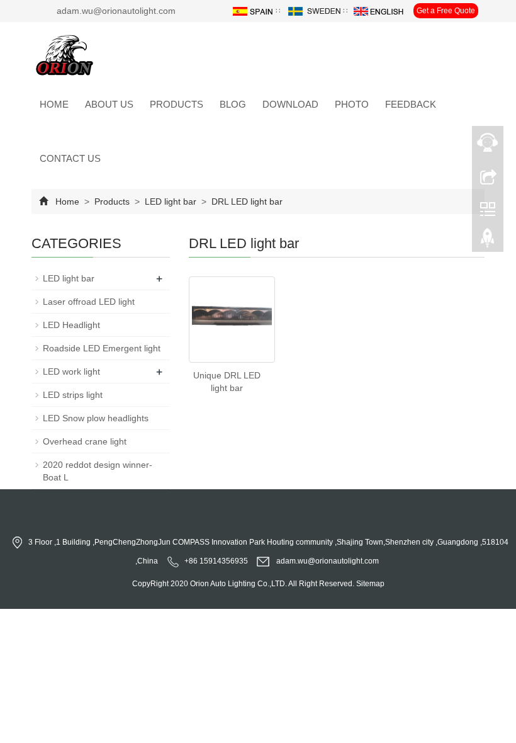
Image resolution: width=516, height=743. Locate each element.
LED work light (71, 371)
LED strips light (73, 395)
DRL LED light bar (246, 201)
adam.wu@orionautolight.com (327, 561)
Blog (233, 104)
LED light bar (170, 201)
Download (290, 104)
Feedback (410, 104)
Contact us (70, 158)
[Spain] (252, 10)
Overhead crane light (84, 441)
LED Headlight (71, 325)
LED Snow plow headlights (96, 418)
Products (176, 104)
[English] (378, 10)
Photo (352, 104)
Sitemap (370, 583)
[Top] (487, 241)
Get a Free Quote (446, 10)
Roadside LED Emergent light (101, 348)
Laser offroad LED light (89, 302)
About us (109, 104)
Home (54, 104)
